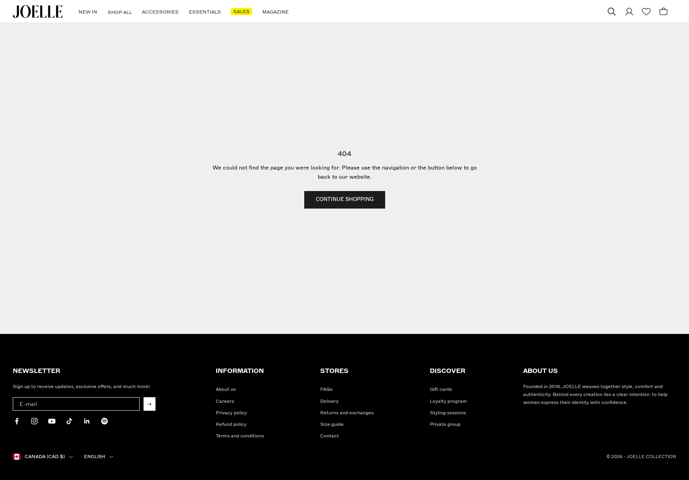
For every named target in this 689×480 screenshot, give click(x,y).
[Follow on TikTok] (69, 421)
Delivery (329, 401)
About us (226, 389)
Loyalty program (448, 401)
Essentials (205, 12)
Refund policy (231, 424)
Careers (225, 401)
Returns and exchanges (347, 413)
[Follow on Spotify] (104, 421)
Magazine (275, 12)
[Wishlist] (646, 12)
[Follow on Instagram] (34, 421)
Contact (329, 436)
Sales (241, 12)
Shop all (120, 13)
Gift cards (441, 389)
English (94, 456)
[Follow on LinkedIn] (87, 421)
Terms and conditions (240, 436)
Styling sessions (448, 413)
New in (88, 12)
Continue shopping (345, 199)
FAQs (326, 389)
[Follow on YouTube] (52, 421)
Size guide (332, 424)
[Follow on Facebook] (17, 421)
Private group (445, 424)
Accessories (160, 12)
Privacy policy (231, 413)
